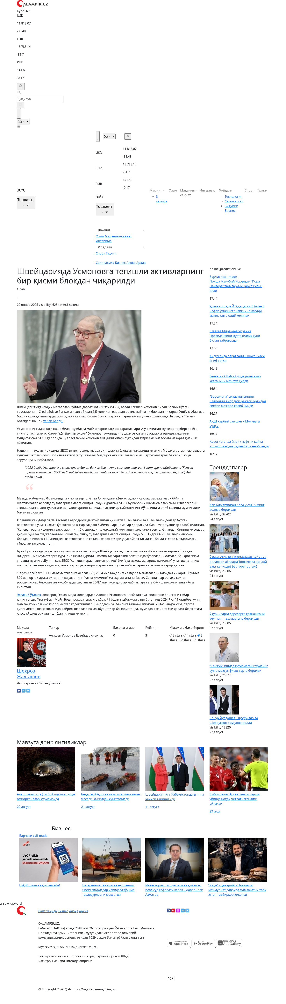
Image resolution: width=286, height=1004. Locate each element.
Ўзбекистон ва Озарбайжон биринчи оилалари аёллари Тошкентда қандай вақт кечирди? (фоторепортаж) (238, 561)
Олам (100, 236)
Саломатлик (234, 201)
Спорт (100, 253)
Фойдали (105, 247)
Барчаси (223, 277)
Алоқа (131, 263)
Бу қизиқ (231, 206)
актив (99, 635)
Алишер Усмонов (62, 635)
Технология (233, 196)
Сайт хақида (105, 263)
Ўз (20, 121)
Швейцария (85, 635)
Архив (141, 263)
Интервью (103, 241)
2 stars (186, 640)
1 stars (200, 640)
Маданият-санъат (118, 236)
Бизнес (120, 263)
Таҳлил (111, 253)
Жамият (104, 230)
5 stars (178, 635)
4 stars (192, 635)
